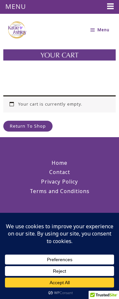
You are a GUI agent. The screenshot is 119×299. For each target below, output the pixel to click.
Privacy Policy (59, 181)
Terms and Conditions (60, 191)
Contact (59, 172)
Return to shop (28, 126)
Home (59, 162)
